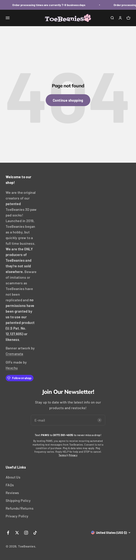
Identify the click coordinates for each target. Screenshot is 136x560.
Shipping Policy (18, 500)
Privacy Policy (17, 516)
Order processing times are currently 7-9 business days (47, 5)
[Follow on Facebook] (8, 532)
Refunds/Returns (19, 508)
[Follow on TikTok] (35, 532)
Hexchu (12, 368)
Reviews (12, 493)
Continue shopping (68, 100)
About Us (13, 477)
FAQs (10, 485)
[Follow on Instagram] (26, 532)
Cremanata (14, 354)
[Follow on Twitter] (17, 532)
